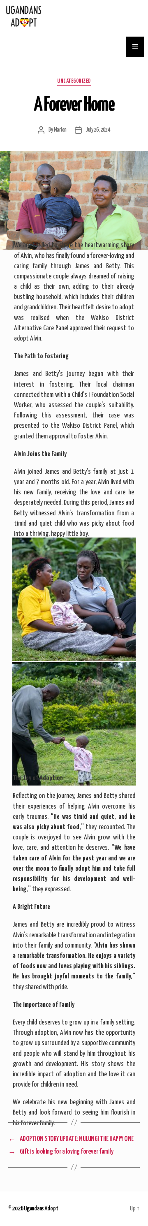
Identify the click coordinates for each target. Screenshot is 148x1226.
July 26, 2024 (98, 130)
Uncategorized (74, 81)
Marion (60, 130)
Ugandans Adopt (41, 1208)
